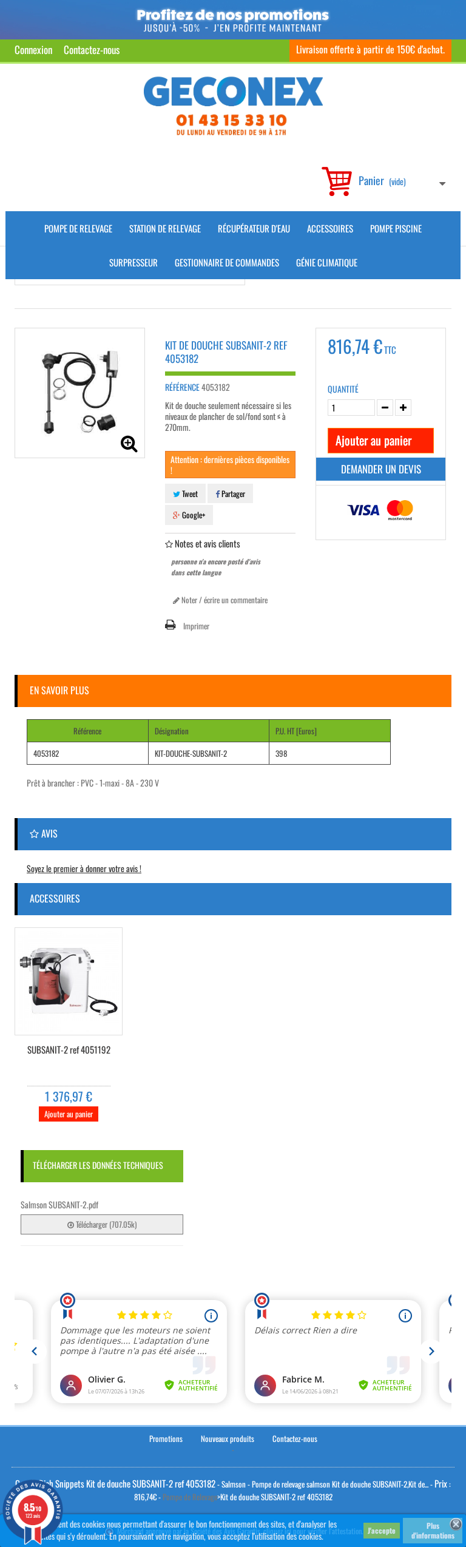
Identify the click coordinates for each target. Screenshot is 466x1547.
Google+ (192, 515)
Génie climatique (326, 262)
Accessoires (330, 228)
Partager (232, 493)
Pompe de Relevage (78, 228)
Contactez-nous (92, 49)
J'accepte (382, 1530)
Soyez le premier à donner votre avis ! (84, 868)
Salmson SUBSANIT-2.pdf (59, 1204)
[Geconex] (233, 106)
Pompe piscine (396, 228)
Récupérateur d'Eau (254, 228)
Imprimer (196, 626)
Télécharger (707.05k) (105, 1224)
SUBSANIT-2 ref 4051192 (68, 1050)
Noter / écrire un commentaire (224, 600)
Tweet (189, 493)
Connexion (33, 49)
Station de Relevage (165, 228)
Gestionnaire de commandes (227, 262)
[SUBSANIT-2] (69, 981)
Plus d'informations (432, 1530)
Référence (182, 387)
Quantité (343, 389)
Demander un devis (381, 468)
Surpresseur (133, 262)
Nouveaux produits (227, 1438)
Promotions (166, 1438)
